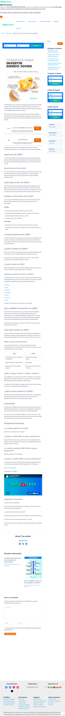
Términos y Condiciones (54, 701)
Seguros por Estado (38, 703)
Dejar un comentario (8, 564)
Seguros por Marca (38, 704)
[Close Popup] (1, 17)
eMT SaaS (51, 703)
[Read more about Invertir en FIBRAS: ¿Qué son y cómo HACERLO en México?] (33, 567)
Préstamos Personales (9, 699)
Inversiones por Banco (24, 704)
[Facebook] (20, 544)
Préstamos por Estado (9, 703)
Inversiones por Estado (24, 706)
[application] (25, 21)
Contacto (50, 704)
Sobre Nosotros (52, 699)
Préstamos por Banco (8, 701)
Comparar (36, 45)
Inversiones (15, 564)
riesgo (16, 149)
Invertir (37, 128)
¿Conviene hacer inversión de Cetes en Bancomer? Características (12, 560)
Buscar (49, 41)
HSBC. (7, 300)
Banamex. (7, 290)
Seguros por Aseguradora (39, 701)
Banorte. (7, 285)
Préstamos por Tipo (8, 704)
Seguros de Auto (37, 699)
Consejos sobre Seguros (39, 706)
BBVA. (6, 287)
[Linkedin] (26, 544)
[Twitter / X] (23, 544)
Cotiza (55, 100)
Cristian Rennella (11, 467)
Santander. (8, 292)
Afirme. (7, 295)
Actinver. (7, 297)
